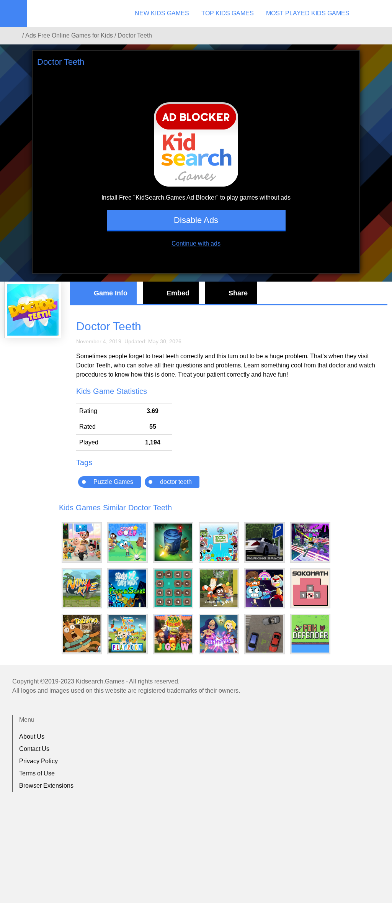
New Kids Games (162, 13)
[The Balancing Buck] (81, 633)
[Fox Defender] (310, 634)
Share (238, 293)
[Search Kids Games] (379, 14)
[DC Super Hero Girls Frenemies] (218, 634)
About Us (31, 736)
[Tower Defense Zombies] (173, 542)
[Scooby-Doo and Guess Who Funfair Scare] (127, 588)
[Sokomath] (310, 588)
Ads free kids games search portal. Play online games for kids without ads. (74, 13)
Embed (178, 293)
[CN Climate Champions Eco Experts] (218, 542)
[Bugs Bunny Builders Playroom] (127, 634)
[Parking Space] (264, 542)
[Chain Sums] (173, 588)
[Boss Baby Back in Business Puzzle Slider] (81, 542)
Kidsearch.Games (100, 681)
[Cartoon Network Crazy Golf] (127, 542)
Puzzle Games (113, 482)
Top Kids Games (227, 13)
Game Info (110, 293)
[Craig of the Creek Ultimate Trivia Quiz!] (218, 588)
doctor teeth (176, 482)
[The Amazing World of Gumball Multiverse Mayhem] (264, 588)
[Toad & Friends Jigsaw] (173, 634)
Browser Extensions (46, 785)
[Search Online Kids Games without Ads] (15, 35)
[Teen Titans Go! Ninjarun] (310, 542)
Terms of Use (37, 773)
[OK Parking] (264, 634)
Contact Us (34, 749)
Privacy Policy (38, 761)
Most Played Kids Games (308, 13)
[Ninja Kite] (81, 588)
